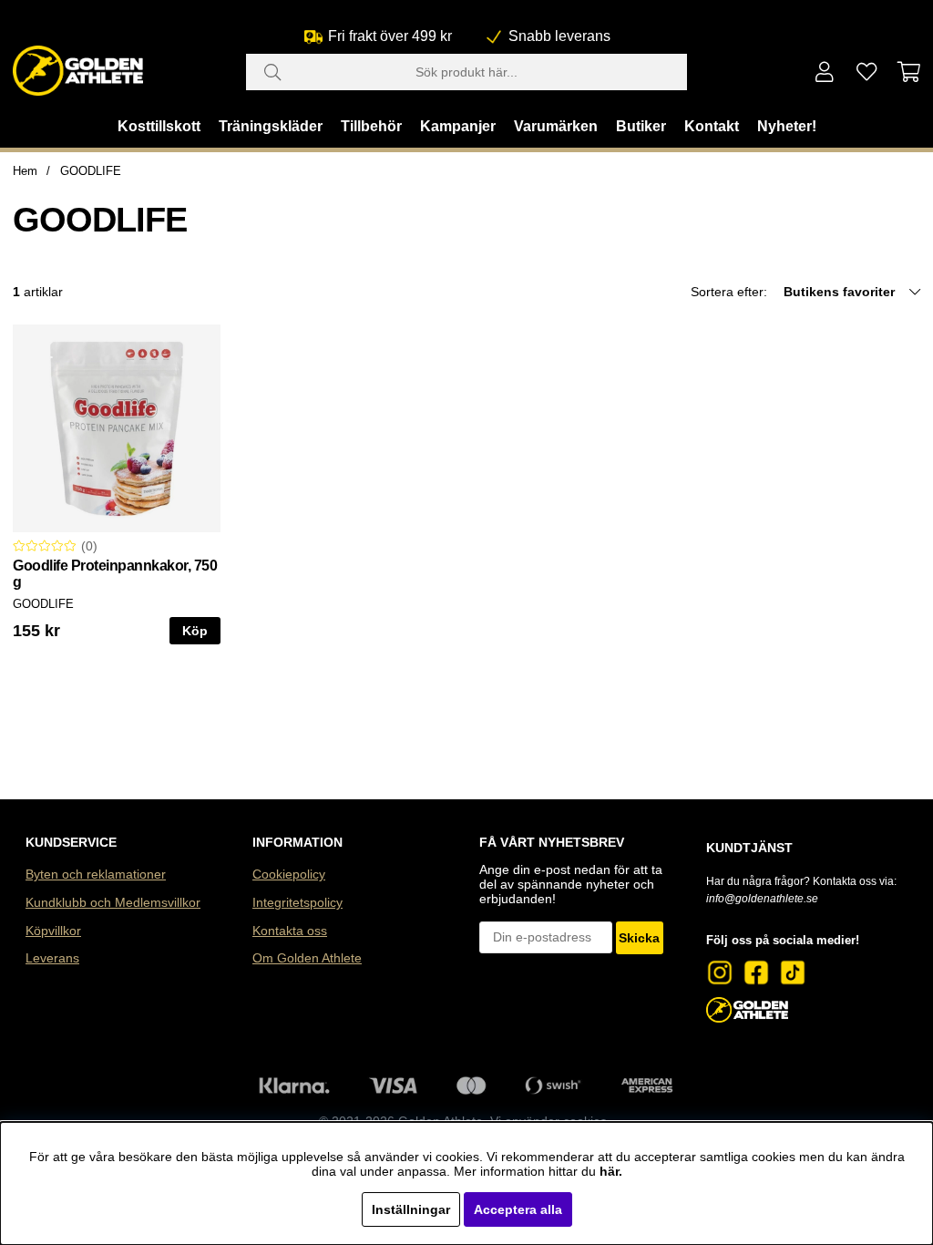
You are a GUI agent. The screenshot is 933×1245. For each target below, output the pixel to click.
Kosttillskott (159, 126)
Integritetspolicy (297, 902)
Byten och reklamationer (96, 874)
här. (611, 1171)
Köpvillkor (53, 930)
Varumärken (556, 126)
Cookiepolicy (288, 874)
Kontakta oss (289, 930)
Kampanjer (458, 126)
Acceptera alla (518, 1209)
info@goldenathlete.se (762, 898)
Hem (25, 171)
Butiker (641, 126)
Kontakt (711, 126)
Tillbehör (371, 126)
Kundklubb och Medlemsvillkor (113, 902)
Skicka (639, 938)
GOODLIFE (90, 171)
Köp (195, 630)
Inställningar (411, 1209)
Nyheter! (786, 126)
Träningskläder (271, 126)
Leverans (52, 958)
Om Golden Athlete (307, 958)
